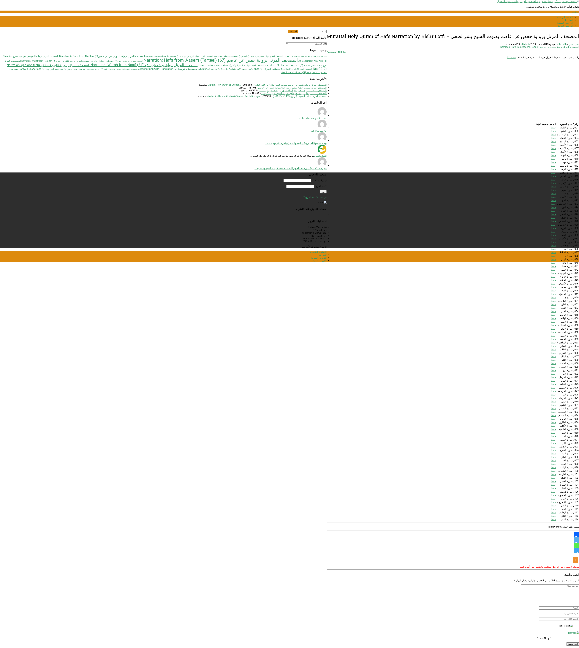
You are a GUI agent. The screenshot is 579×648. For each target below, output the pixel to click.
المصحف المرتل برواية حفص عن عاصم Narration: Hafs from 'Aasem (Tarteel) (539, 47)
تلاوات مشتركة (212, 69)
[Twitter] (576, 540)
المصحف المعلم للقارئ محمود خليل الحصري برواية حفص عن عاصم (293, 90)
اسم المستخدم (319, 180)
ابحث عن (293, 31)
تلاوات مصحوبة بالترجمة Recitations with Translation (172, 68)
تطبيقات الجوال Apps (267, 68)
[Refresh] (573, 632)
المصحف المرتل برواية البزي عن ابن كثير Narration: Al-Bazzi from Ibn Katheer (179, 56)
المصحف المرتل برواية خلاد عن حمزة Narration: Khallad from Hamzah (117, 61)
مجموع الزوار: (319, 241)
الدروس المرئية (565, 25)
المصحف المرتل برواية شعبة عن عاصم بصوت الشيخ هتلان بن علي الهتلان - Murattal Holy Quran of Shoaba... (267, 84)
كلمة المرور (321, 186)
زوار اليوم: (321, 230)
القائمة (575, 12)
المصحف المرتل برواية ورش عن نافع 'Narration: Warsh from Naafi (144, 65)
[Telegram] (576, 550)
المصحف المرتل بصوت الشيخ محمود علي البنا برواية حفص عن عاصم (292, 87)
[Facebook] (576, 534)
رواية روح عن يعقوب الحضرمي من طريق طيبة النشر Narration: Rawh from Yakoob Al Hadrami (104, 69)
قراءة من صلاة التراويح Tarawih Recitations (44, 68)
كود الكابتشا (545, 638)
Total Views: (309, 238)
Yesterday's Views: (312, 232)
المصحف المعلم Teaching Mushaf (296, 69)
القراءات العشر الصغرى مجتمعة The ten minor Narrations (305, 56)
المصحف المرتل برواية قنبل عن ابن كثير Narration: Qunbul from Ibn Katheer (231, 65)
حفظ (553, 127)
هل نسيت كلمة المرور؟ (315, 197)
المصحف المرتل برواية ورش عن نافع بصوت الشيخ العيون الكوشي (294, 93)
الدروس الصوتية (565, 23)
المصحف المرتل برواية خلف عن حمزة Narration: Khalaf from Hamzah (55, 61)
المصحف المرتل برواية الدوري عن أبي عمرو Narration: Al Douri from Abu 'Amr (102, 56)
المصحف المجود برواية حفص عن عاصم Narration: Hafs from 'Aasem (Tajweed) (248, 56)
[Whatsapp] (576, 545)
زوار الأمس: (320, 235)
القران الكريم (320, 155)
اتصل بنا (569, 20)
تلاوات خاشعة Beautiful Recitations (237, 69)
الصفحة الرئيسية (565, 17)
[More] (576, 558)
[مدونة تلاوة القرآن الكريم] (538, 1)
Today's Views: (316, 227)
